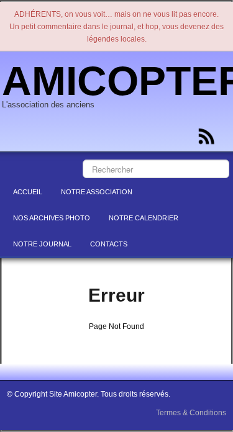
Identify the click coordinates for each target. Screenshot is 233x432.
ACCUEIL (27, 192)
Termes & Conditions (191, 412)
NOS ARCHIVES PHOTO (51, 218)
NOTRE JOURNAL (42, 244)
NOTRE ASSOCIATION (96, 192)
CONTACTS (108, 244)
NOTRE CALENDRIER (143, 218)
